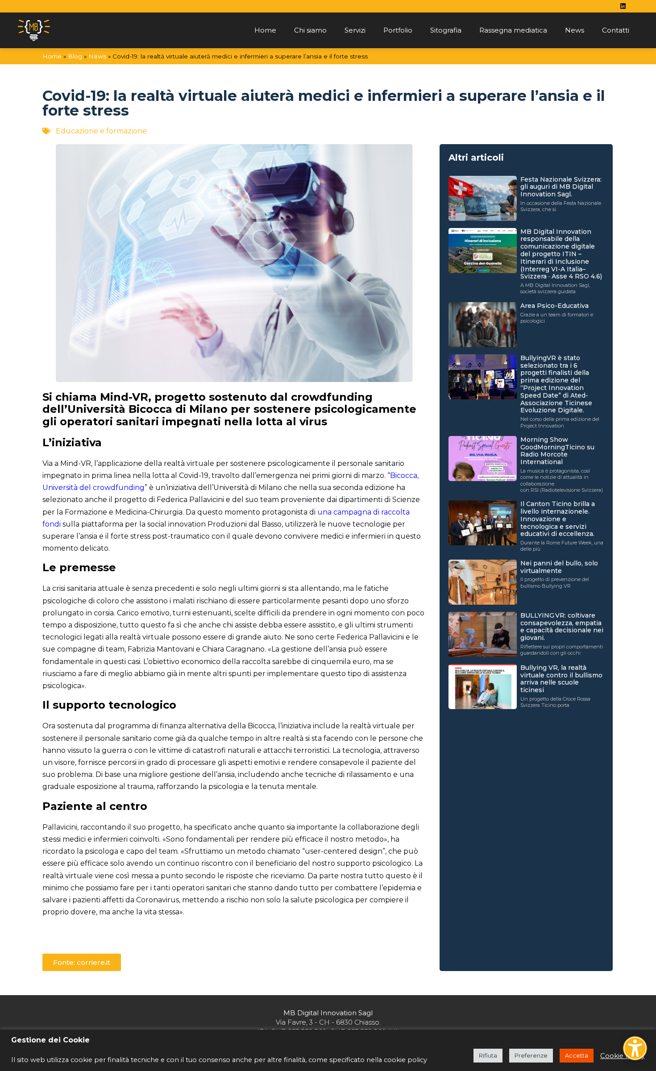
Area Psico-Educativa (554, 306)
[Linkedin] (623, 6)
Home (265, 30)
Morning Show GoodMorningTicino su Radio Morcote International (557, 451)
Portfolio (397, 30)
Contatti (615, 30)
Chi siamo (310, 30)
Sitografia (445, 30)
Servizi (355, 30)
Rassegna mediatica (513, 30)
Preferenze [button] (531, 1055)
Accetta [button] (576, 1055)
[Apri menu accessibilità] (635, 1048)
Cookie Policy (622, 1056)
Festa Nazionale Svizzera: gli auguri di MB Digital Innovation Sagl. (561, 187)
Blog (75, 56)
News (574, 30)
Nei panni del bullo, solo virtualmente (559, 567)
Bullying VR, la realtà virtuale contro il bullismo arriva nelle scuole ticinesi (561, 679)
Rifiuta (488, 1055)
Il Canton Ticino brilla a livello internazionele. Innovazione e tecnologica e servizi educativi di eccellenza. (557, 519)
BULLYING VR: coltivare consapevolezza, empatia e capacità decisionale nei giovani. (561, 626)
